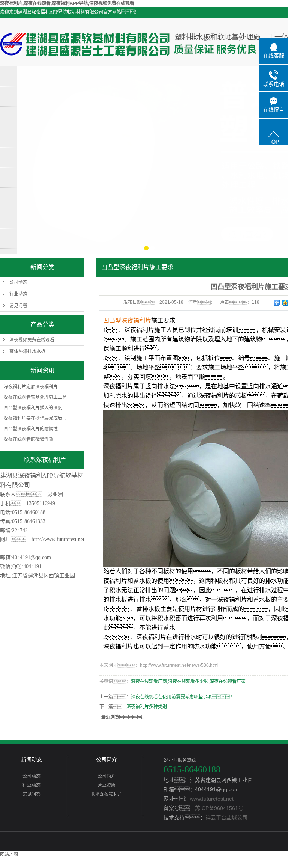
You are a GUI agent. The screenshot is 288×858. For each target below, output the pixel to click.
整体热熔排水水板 (27, 351)
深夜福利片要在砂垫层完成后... (35, 418)
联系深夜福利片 (106, 794)
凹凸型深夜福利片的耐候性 (31, 428)
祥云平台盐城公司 (227, 817)
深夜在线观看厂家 (228, 681)
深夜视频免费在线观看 (31, 339)
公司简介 (106, 760)
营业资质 (107, 785)
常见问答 (18, 305)
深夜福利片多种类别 (146, 706)
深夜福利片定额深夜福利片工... (35, 386)
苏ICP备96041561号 (219, 808)
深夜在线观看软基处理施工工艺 (35, 397)
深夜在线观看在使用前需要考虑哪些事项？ (182, 697)
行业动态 (18, 294)
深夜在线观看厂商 (149, 681)
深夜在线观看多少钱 (188, 681)
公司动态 (18, 282)
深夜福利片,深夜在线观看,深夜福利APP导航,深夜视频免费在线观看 (67, 3)
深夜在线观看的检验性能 (28, 439)
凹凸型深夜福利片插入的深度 (33, 407)
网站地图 (9, 854)
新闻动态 (31, 760)
